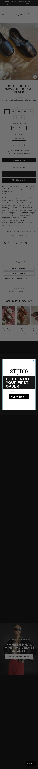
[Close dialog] (33, 360)
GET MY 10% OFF (19, 397)
